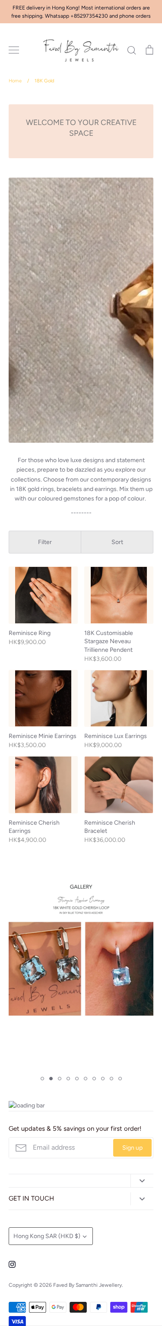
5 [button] (77, 1078)
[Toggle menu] (13, 50)
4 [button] (68, 1078)
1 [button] (42, 1078)
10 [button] (120, 1078)
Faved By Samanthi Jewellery (87, 1285)
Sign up (132, 1147)
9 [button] (111, 1078)
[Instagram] (12, 1264)
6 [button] (85, 1078)
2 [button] (51, 1078)
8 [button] (103, 1078)
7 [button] (94, 1078)
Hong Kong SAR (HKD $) (46, 1236)
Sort (117, 542)
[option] (81, 949)
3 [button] (59, 1078)
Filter (45, 542)
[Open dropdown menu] (141, 1181)
